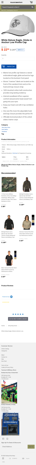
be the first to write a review (18, 319)
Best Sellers (5, 129)
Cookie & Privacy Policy (7, 367)
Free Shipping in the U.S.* (12, 10)
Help (2, 359)
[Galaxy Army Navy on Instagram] (7, 439)
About (2, 355)
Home (3, 325)
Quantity (3, 55)
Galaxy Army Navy (10, 455)
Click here (14, 153)
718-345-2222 (4, 379)
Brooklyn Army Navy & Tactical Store (9, 372)
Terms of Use (4, 365)
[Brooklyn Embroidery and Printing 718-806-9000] (10, 435)
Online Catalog (5, 348)
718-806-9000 (4, 411)
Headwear (4, 131)
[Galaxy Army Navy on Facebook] (3, 439)
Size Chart (4, 361)
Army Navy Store (6, 127)
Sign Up (31, 446)
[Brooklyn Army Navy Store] (9, 403)
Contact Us (4, 357)
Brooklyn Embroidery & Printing (8, 404)
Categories (4, 350)
